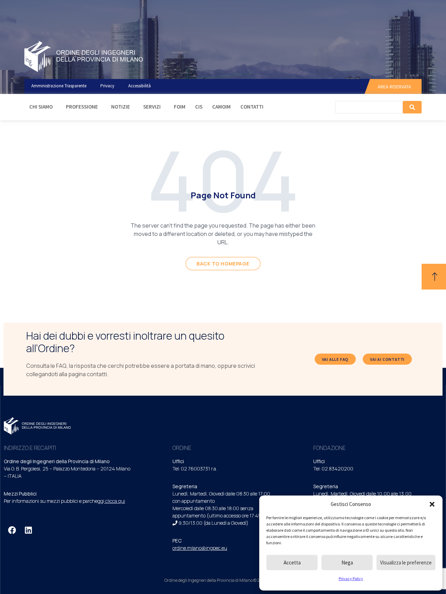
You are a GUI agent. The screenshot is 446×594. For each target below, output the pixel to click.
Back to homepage (223, 263)
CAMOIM (221, 106)
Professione (82, 106)
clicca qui (115, 501)
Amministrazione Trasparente (58, 86)
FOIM (179, 106)
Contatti (251, 106)
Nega (347, 562)
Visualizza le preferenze (406, 562)
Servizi (152, 106)
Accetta (292, 562)
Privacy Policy (351, 578)
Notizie (120, 106)
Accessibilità (139, 86)
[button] (432, 504)
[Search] (412, 107)
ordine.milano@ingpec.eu (199, 548)
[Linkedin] (28, 530)
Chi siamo (41, 106)
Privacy (107, 86)
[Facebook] (12, 530)
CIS (198, 106)
